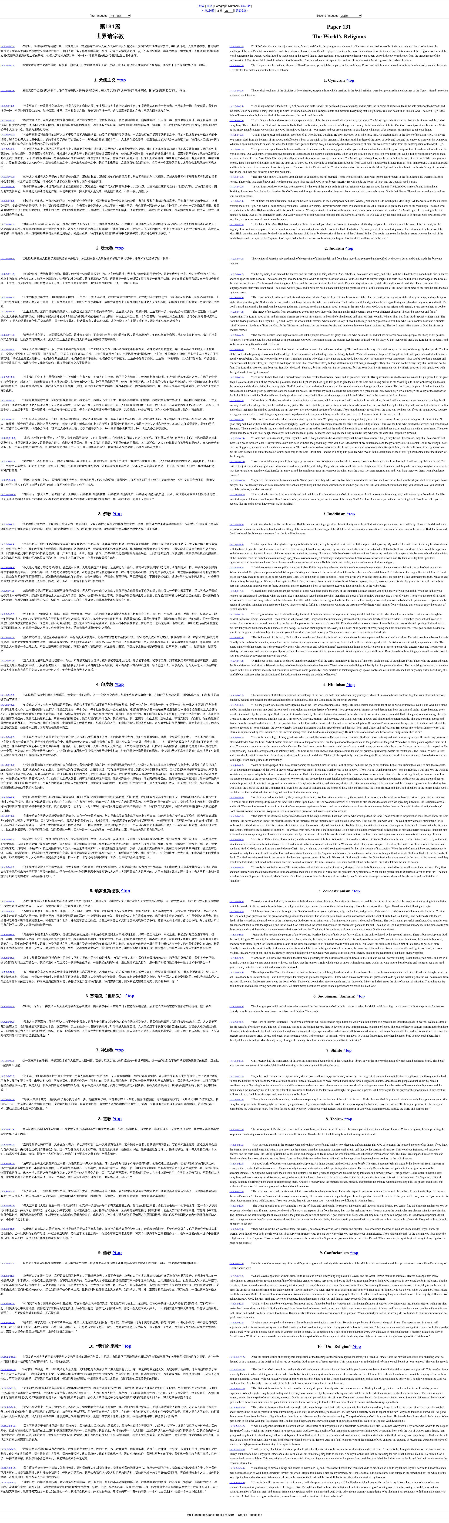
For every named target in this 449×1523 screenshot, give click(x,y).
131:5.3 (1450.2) (8, 935)
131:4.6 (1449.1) (8, 816)
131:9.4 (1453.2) (8, 1322)
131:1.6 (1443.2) (8, 177)
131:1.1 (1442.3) (8, 91)
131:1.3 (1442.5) (8, 120)
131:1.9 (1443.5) (8, 224)
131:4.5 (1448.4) (8, 797)
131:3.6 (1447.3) (8, 637)
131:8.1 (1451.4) (8, 1129)
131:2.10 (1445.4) (8, 438)
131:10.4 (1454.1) (8, 1407)
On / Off (245, 6)
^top (121, 80)
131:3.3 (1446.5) (8, 567)
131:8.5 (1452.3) (8, 1206)
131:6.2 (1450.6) (8, 1022)
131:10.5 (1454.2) (8, 1426)
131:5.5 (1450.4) (8, 972)
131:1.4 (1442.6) (8, 135)
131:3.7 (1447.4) (8, 661)
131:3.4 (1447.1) (8, 591)
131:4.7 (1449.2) (8, 839)
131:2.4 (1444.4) (8, 312)
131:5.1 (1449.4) (8, 901)
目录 (209, 6)
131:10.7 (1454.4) (8, 1468)
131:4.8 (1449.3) (8, 867)
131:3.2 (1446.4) (8, 544)
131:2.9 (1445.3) (8, 419)
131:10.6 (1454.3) (8, 1449)
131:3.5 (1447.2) (8, 614)
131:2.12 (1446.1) (8, 480)
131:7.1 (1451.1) (8, 1061)
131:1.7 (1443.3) (8, 187)
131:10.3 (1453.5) (8, 1388)
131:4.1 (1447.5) (8, 695)
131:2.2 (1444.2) (8, 274)
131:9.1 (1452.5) (8, 1263)
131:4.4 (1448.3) (8, 765)
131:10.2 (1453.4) (8, 1369)
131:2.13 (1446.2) (8, 494)
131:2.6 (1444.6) (8, 349)
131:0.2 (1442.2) (8, 65)
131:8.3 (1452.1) (8, 1164)
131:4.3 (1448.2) (8, 737)
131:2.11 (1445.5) (8, 461)
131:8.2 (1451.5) (8, 1145)
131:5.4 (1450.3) (8, 958)
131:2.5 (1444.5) (8, 335)
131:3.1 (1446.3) (8, 524)
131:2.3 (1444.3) (8, 297)
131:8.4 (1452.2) (8, 1191)
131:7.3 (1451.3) (8, 1099)
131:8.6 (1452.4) (8, 1229)
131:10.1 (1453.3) (8, 1357)
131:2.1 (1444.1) (8, 259)
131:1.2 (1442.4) (8, 106)
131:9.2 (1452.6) (8, 1276)
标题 (202, 6)
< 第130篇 (208, 10)
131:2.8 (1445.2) (8, 400)
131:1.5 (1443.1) (8, 149)
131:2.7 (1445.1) (8, 377)
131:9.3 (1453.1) (8, 1304)
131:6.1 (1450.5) (8, 1006)
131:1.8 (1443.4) (8, 201)
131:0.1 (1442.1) (8, 46)
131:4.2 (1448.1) (8, 705)
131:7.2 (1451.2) (8, 1076)
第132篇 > (242, 10)
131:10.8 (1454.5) (8, 1482)
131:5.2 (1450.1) (8, 911)
